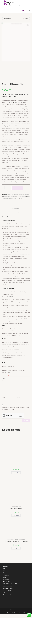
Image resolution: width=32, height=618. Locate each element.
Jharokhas (12, 464)
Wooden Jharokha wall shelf (16, 508)
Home (4, 577)
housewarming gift (15, 198)
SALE (16, 194)
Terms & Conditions (8, 595)
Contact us (5, 573)
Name (4, 397)
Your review (5, 381)
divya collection (12, 196)
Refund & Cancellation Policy (10, 584)
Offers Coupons (23, 609)
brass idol (6, 196)
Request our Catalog (8, 586)
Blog (4, 568)
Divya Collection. (6, 276)
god (20, 196)
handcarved (23, 196)
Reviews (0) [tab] (16, 212)
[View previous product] (3, 18)
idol (21, 198)
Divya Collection (13, 102)
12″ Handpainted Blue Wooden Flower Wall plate (16, 541)
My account (6, 579)
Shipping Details (15, 609)
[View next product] (29, 18)
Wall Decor (21, 194)
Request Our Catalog (8, 588)
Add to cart (17, 188)
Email (19, 397)
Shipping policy (7, 590)
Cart (4, 570)
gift (18, 196)
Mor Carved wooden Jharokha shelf (16, 466)
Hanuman (8, 198)
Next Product (25, 18)
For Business (6, 575)
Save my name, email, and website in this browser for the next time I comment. (15, 408)
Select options (16, 472)
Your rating (5, 376)
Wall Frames (26, 194)
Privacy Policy (6, 581)
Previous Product (7, 18)
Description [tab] (16, 208)
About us (5, 566)
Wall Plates (22, 539)
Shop (4, 592)
